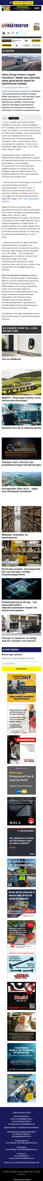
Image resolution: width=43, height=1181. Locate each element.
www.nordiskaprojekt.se (21, 1121)
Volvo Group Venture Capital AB (16, 91)
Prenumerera (18, 2)
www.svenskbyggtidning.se (21, 1119)
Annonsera (28, 2)
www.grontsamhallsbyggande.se (21, 1124)
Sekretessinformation (22, 1180)
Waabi (6, 122)
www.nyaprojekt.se (21, 1116)
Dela (5, 118)
